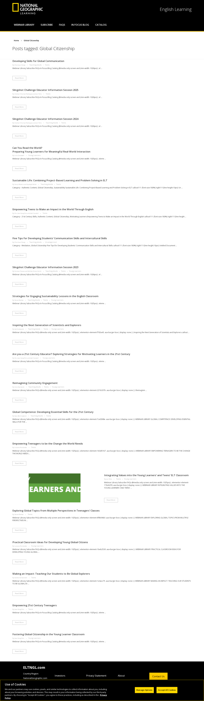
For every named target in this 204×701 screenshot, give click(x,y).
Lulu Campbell (19, 155)
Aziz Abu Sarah (20, 387)
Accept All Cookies (167, 690)
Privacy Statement (96, 675)
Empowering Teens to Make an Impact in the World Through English (52, 209)
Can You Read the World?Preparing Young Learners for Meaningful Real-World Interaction (51, 149)
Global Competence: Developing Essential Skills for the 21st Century (52, 412)
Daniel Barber (19, 300)
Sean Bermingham (21, 416)
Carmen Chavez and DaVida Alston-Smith (28, 271)
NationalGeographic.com (35, 678)
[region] (102, 690)
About (121, 675)
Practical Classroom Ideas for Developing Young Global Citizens (50, 542)
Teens (47, 65)
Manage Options (144, 690)
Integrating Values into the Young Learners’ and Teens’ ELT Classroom (146, 475)
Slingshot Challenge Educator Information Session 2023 (45, 267)
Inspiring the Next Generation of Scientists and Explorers (46, 325)
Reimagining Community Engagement (35, 383)
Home (16, 40)
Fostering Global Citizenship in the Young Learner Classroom (48, 634)
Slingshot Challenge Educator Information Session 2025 (45, 90)
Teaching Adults (35, 65)
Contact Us (158, 676)
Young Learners (34, 155)
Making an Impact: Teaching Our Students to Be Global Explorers (51, 573)
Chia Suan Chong (20, 65)
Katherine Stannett (21, 578)
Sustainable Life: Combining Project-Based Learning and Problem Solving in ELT (59, 180)
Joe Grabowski (19, 329)
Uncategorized (51, 242)
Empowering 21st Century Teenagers (34, 605)
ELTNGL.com (34, 667)
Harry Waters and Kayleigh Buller (26, 184)
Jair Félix (109, 479)
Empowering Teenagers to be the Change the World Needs (47, 443)
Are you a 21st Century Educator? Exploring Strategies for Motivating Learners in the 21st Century (71, 354)
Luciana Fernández (21, 447)
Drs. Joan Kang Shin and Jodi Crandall (27, 213)
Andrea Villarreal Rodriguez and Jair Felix (28, 94)
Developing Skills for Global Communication (38, 61)
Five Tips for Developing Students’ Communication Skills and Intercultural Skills (59, 238)
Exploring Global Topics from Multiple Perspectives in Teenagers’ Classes (56, 510)
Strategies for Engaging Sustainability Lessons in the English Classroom (55, 296)
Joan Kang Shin (19, 609)
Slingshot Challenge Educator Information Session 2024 (45, 119)
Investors (60, 675)
